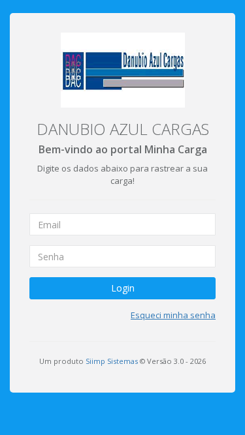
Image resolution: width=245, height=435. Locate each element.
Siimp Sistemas (112, 361)
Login (123, 288)
